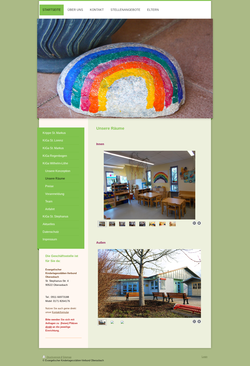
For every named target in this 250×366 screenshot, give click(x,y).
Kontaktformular (60, 312)
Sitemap (67, 357)
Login (204, 357)
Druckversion (53, 357)
